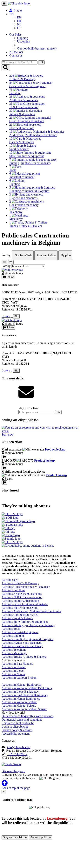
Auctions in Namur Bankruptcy (21, 698)
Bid (16, 316)
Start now (7, 434)
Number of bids (23, 255)
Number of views (46, 255)
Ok (58, 412)
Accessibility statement (16, 733)
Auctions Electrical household (20, 607)
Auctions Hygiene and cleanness (22, 642)
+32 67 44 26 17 (17, 754)
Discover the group (13, 771)
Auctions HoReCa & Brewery (20, 583)
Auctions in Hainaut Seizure (19, 705)
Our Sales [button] (15, 34)
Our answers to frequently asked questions (27, 716)
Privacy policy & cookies (17, 730)
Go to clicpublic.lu (40, 837)
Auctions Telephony (14, 649)
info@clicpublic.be (18, 747)
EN (19, 17)
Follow (10, 277)
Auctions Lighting (13, 635)
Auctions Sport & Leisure (17, 618)
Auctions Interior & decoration (20, 600)
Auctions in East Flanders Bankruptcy (25, 695)
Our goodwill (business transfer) (37, 48)
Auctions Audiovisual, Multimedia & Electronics (31, 611)
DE (19, 28)
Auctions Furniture (13, 590)
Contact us (15, 55)
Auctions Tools (11, 628)
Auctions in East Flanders (17, 663)
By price (66, 255)
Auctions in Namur (13, 674)
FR (19, 21)
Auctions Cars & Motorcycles (20, 614)
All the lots (16, 52)
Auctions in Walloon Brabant (19, 677)
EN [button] (11, 14)
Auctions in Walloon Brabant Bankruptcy (27, 688)
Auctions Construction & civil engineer (26, 586)
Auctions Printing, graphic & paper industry (28, 625)
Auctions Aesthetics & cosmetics (22, 593)
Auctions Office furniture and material (25, 604)
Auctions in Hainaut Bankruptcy (21, 684)
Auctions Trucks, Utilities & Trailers (24, 656)
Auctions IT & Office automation (22, 597)
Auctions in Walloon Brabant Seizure (24, 709)
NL (19, 24)
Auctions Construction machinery (22, 646)
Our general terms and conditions (22, 719)
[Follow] (4, 457)
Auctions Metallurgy (14, 653)
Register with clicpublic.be (18, 723)
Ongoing (22, 38)
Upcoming (23, 41)
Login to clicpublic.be (15, 726)
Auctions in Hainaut (14, 667)
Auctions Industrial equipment (20, 632)
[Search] (41, 62)
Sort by (6, 266)
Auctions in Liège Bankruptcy (20, 691)
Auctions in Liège (12, 670)
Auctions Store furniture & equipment (25, 621)
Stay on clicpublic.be (15, 837)
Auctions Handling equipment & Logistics (27, 639)
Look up (7, 316)
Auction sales (10, 579)
